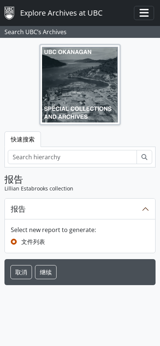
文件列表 (33, 242)
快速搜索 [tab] (23, 139)
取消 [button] (21, 272)
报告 (18, 209)
